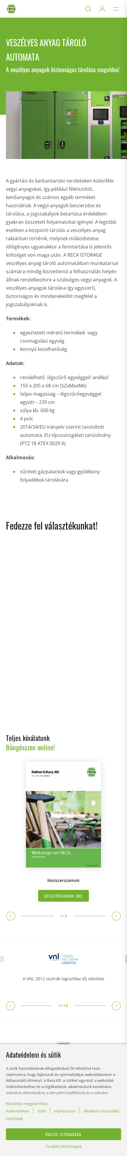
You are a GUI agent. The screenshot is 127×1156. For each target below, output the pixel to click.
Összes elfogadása (63, 1134)
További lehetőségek (63, 1146)
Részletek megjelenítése (27, 1103)
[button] (10, 916)
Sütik (41, 1111)
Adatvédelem (17, 1111)
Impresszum (65, 1111)
